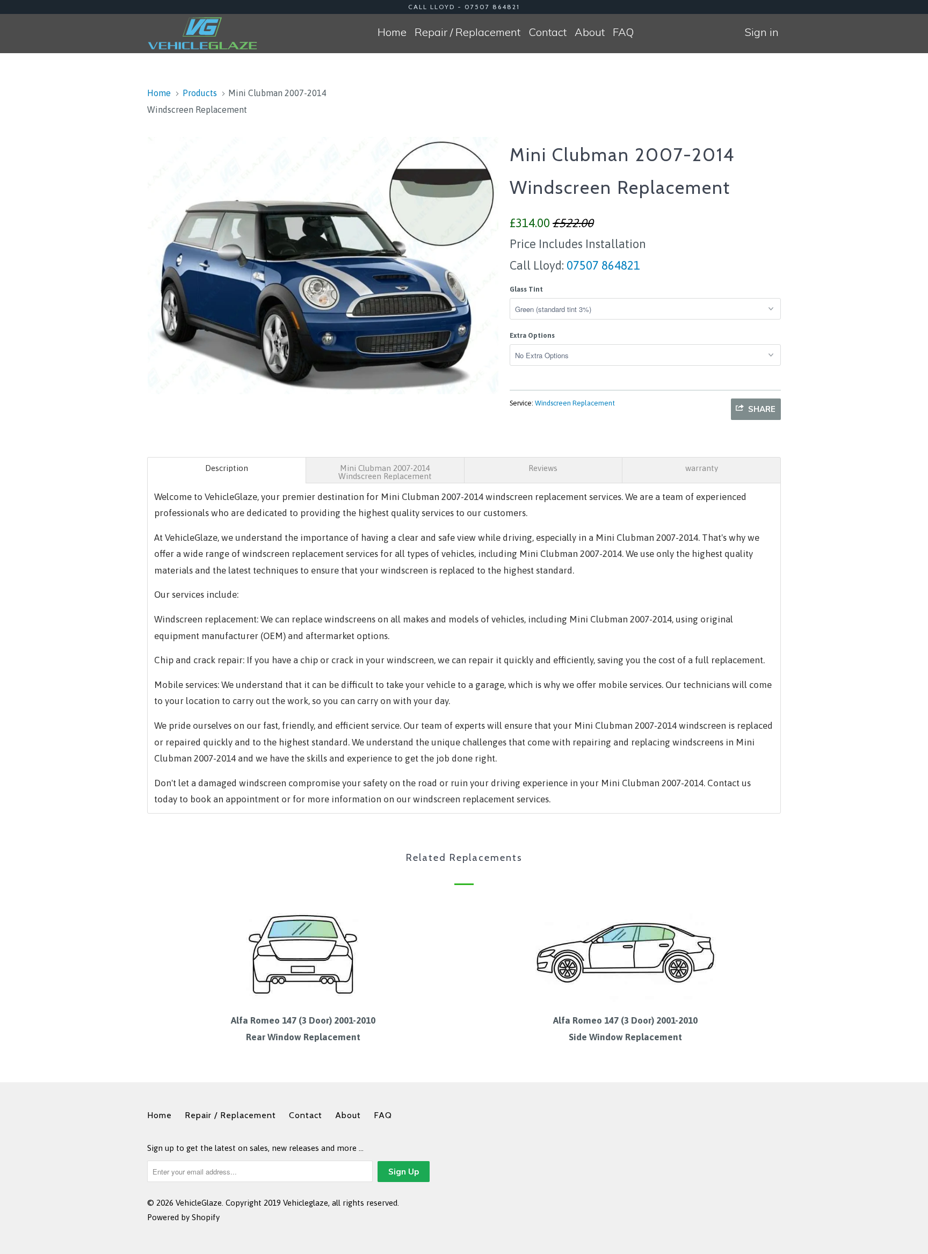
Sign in (762, 32)
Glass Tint (526, 289)
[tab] (226, 470)
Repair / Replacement (467, 32)
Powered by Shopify (183, 1217)
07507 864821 (602, 265)
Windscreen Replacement (575, 403)
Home (392, 32)
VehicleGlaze (199, 1202)
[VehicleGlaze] (202, 33)
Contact (547, 32)
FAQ (623, 32)
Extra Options (532, 335)
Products (200, 93)
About (590, 32)
